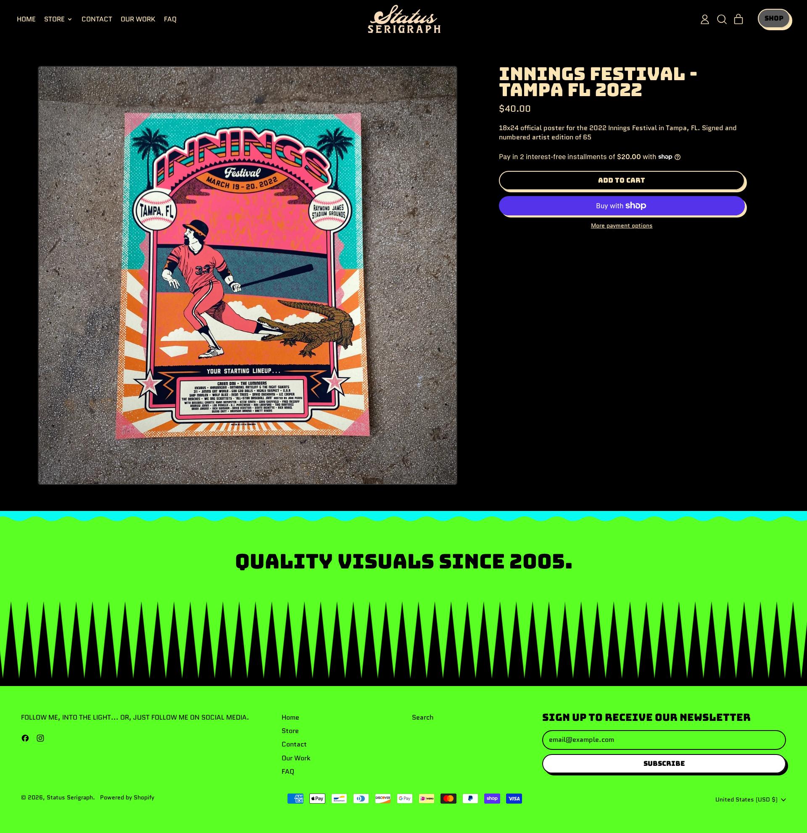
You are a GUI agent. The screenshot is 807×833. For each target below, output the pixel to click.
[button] (722, 19)
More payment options (622, 226)
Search (423, 717)
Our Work (138, 19)
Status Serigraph (70, 797)
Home (26, 19)
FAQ (170, 19)
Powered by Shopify (127, 797)
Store (290, 731)
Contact (97, 19)
